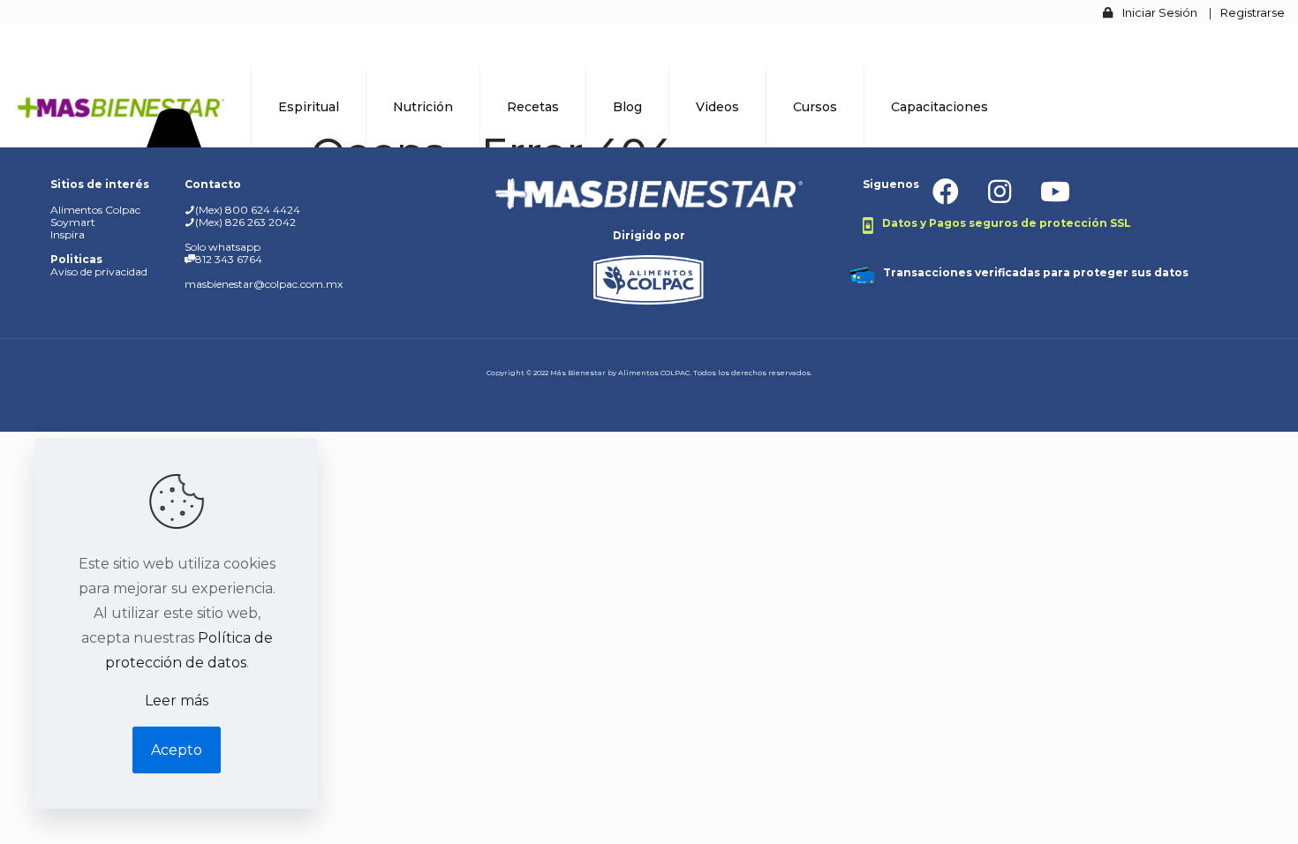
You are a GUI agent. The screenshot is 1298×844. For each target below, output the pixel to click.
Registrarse (1252, 12)
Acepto (176, 750)
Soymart (72, 222)
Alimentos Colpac (95, 209)
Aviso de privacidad (98, 271)
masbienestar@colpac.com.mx (264, 283)
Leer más (176, 700)
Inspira (67, 234)
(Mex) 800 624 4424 (247, 209)
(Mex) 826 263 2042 (245, 222)
